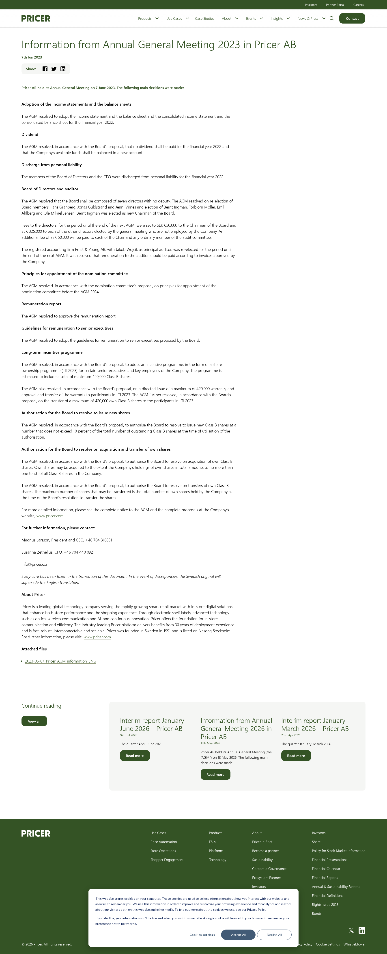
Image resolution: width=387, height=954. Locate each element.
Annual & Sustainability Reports (336, 886)
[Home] (36, 18)
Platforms (216, 850)
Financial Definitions (327, 895)
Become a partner (265, 850)
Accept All (238, 935)
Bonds (317, 913)
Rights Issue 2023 (325, 904)
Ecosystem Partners (267, 877)
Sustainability (262, 859)
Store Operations (163, 850)
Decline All (274, 935)
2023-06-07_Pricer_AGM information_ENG (60, 661)
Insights (277, 18)
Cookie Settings (328, 944)
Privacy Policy (302, 944)
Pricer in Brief (262, 841)
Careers (358, 4)
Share (316, 841)
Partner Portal (335, 4)
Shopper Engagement (166, 859)
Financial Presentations (329, 859)
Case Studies (204, 18)
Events (251, 18)
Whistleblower (355, 944)
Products (145, 18)
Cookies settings (202, 935)
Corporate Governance (269, 868)
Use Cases (174, 18)
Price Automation (163, 841)
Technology (217, 859)
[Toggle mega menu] (157, 18)
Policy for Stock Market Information (339, 850)
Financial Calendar (326, 868)
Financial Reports (325, 877)
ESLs (212, 841)
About (226, 18)
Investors (311, 4)
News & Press (308, 18)
